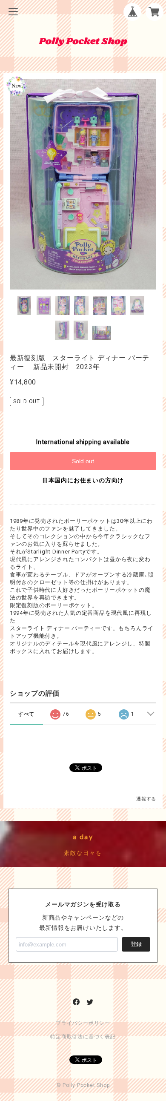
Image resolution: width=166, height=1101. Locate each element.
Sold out (83, 461)
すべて (26, 714)
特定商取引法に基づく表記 (82, 1037)
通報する (146, 799)
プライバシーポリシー (83, 1023)
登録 (136, 944)
